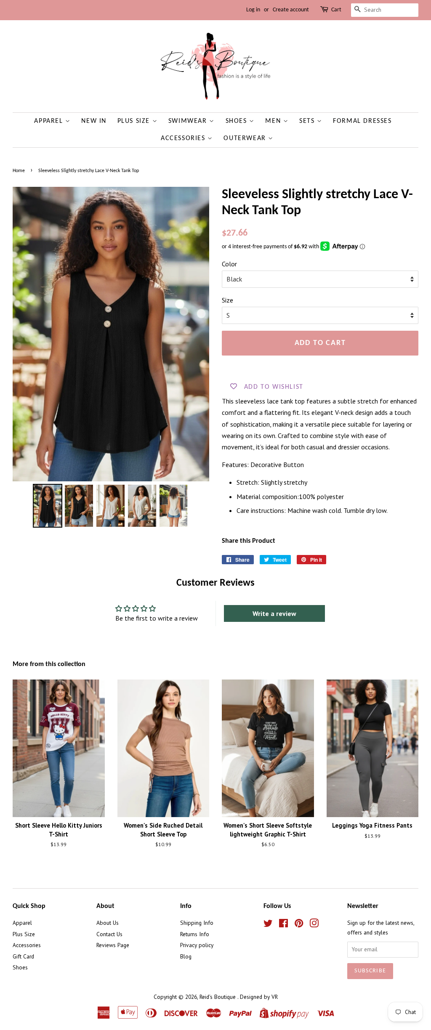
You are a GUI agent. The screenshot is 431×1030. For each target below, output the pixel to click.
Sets (308, 121)
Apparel (49, 121)
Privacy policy (196, 945)
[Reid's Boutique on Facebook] (283, 925)
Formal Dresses (362, 121)
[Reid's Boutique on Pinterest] (298, 925)
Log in (253, 10)
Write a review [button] (274, 613)
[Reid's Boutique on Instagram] (314, 925)
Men (274, 121)
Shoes (238, 121)
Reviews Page (112, 945)
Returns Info (194, 934)
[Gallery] (111, 358)
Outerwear (245, 138)
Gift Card (23, 956)
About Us (107, 922)
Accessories (184, 138)
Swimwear (188, 121)
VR (274, 997)
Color (229, 264)
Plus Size (134, 121)
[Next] (197, 334)
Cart (336, 10)
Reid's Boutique (218, 997)
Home (19, 170)
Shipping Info (196, 922)
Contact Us (109, 934)
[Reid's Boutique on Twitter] (268, 925)
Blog (186, 956)
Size (227, 300)
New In (93, 121)
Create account (291, 10)
